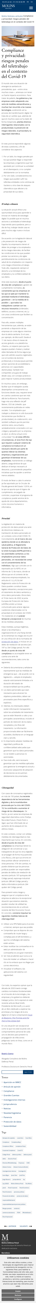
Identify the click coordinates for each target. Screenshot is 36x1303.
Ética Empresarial (7, 1216)
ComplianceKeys (16, 1142)
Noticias (7, 1108)
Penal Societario (7, 1192)
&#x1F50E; (28, 1072)
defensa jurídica (16, 1154)
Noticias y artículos (15, 16)
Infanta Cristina (7, 1167)
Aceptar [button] (18, 1291)
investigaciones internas (9, 1171)
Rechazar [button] (18, 1295)
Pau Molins (29, 1183)
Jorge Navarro (6, 1179)
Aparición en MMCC (12, 1082)
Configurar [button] (18, 1299)
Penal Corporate (12, 1187)
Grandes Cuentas (11, 1095)
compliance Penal (21, 1146)
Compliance (9, 1091)
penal (4, 1187)
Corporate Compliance (9, 1150)
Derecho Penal (12, 1158)
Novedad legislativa (12, 1113)
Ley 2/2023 (6, 1183)
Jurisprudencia (10, 1104)
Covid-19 (20, 1150)
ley (24, 1179)
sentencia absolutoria (9, 1212)
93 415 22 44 (7, 2)
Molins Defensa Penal (17, 1183)
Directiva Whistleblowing (9, 1163)
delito (4, 1158)
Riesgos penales (7, 1208)
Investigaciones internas (14, 1099)
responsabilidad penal (9, 1200)
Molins (4, 16)
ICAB (28, 1163)
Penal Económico (24, 1187)
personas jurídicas (19, 1192)
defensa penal (28, 1154)
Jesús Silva (14, 1175)
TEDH (18, 1212)
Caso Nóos (29, 1138)
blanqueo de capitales (9, 1138)
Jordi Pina (22, 1175)
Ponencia (8, 1117)
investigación (22, 1171)
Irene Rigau (6, 1175)
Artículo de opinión (12, 1086)
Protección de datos (12, 1121)
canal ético (20, 1138)
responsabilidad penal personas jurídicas (14, 1204)
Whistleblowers (27, 1212)
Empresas (21, 1163)
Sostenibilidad (10, 1126)
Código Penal (6, 1154)
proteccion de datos (22, 1196)
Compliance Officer (8, 1146)
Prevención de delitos (8, 1196)
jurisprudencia (17, 1179)
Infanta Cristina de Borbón (21, 1167)
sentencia (16, 1208)
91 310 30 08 (17, 2)
